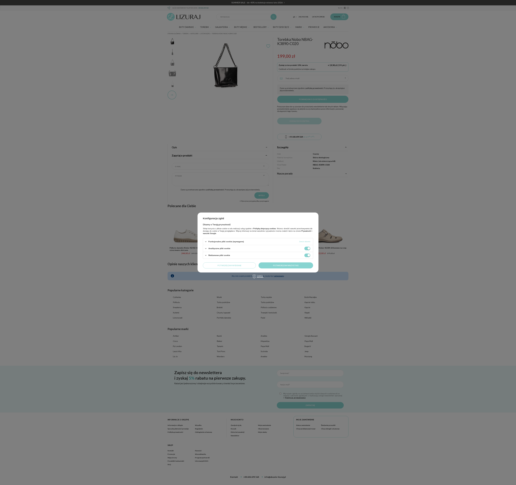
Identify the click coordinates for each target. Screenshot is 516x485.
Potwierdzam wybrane (229, 265)
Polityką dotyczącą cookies (264, 229)
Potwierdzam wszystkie (286, 265)
